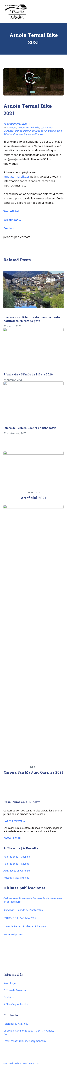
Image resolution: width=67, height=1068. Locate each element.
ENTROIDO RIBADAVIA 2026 (19, 918)
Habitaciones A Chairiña (16, 856)
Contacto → (11, 228)
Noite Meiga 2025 (13, 934)
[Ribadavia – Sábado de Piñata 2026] (33, 347)
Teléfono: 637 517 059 (15, 1023)
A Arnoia (11, 127)
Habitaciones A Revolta (16, 863)
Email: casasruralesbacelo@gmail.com (24, 1041)
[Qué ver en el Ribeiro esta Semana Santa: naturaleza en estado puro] (33, 289)
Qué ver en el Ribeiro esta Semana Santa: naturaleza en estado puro (32, 319)
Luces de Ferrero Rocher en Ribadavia (30, 428)
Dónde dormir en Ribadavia (31, 130)
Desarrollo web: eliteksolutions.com (21, 1063)
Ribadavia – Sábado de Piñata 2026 (28, 374)
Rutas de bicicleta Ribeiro (27, 134)
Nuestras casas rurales (16, 877)
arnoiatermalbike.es (16, 176)
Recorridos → (12, 220)
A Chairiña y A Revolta (15, 1004)
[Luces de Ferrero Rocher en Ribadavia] (33, 400)
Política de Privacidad (15, 990)
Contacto (8, 997)
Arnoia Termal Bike (28, 127)
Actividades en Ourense (16, 870)
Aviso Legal (9, 983)
